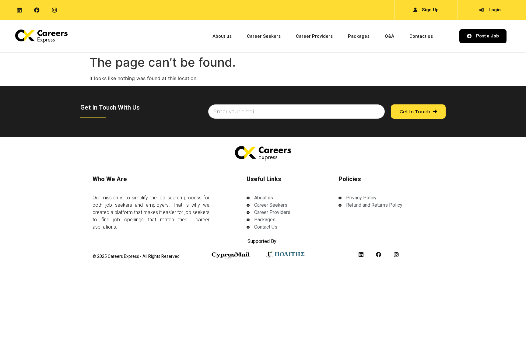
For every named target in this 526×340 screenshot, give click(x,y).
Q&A (389, 36)
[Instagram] (54, 10)
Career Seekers (264, 36)
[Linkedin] (19, 10)
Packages (359, 36)
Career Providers (314, 36)
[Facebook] (36, 10)
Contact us (421, 36)
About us (222, 36)
